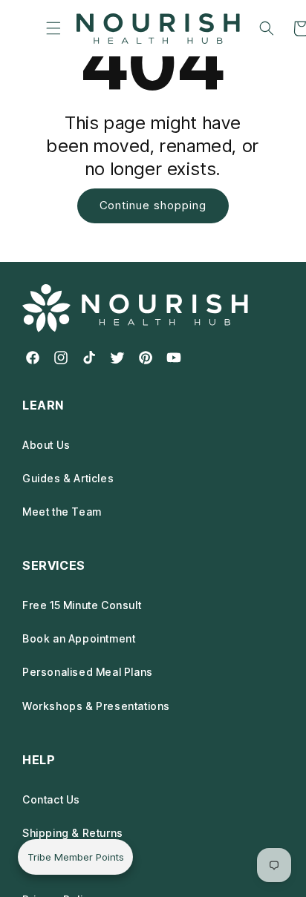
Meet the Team (62, 511)
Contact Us (51, 799)
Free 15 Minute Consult (81, 605)
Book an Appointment (78, 638)
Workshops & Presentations (96, 706)
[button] (53, 28)
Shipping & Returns (72, 833)
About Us (46, 444)
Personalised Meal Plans (87, 672)
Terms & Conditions (74, 866)
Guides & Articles (68, 478)
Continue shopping (153, 205)
